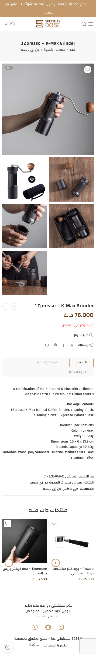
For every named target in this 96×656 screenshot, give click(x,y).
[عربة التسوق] (6, 24)
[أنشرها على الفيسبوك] (63, 345)
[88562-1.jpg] (24, 273)
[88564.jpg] (71, 179)
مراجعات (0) (78, 372)
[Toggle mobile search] (83, 24)
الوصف (81, 362)
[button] (55, 563)
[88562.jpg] (24, 226)
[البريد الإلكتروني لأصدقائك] (47, 345)
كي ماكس (70, 489)
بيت (72, 49)
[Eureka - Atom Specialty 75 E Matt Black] (14, 306)
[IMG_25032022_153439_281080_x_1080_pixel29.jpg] (48, 109)
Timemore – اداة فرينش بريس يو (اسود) (25, 571)
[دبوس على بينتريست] (55, 345)
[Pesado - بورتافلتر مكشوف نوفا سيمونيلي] (71, 541)
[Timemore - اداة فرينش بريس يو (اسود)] (24, 541)
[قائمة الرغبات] (87, 69)
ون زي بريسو (30, 49)
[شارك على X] (72, 345)
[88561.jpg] (71, 226)
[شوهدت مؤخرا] (7, 647)
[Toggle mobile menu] (91, 24)
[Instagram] (61, 627)
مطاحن (77, 483)
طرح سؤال (81, 335)
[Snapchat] (48, 627)
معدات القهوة (54, 49)
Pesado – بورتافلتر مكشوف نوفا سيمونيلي (73, 571)
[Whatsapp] (35, 627)
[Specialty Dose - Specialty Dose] (48, 24)
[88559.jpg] (24, 179)
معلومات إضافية (49, 362)
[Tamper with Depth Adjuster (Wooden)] (5, 306)
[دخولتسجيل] (12, 24)
